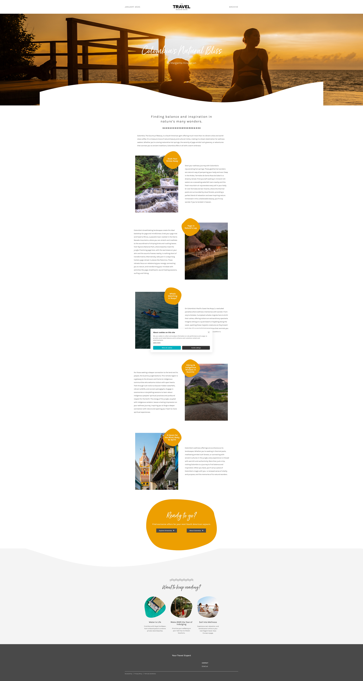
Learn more (156, 343)
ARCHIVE (233, 7)
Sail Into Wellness (208, 622)
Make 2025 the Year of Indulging (181, 623)
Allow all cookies (167, 347)
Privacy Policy (138, 673)
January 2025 (132, 7)
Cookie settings (196, 347)
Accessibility (128, 673)
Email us (205, 666)
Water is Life (155, 622)
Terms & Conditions (150, 673)
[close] (208, 332)
